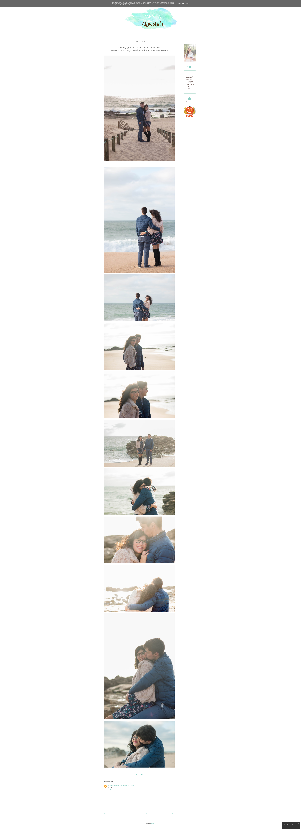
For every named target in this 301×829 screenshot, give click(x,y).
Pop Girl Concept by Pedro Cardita (115, 785)
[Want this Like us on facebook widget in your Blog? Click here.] (298, 827)
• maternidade (189, 81)
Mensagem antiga (176, 813)
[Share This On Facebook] (140, 774)
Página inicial (144, 813)
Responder (110, 789)
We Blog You (153, 823)
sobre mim (189, 63)
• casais (189, 88)
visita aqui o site (189, 102)
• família (189, 82)
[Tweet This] (141, 774)
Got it (187, 3)
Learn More (181, 3)
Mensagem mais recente (109, 813)
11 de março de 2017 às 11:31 (129, 785)
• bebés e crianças (189, 76)
